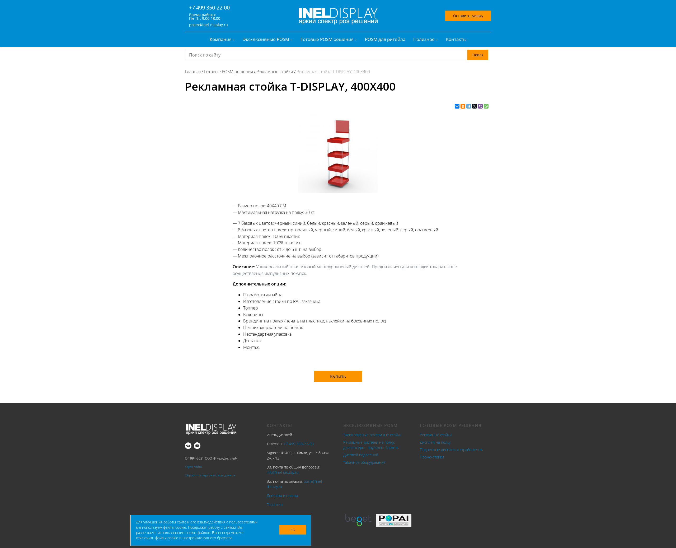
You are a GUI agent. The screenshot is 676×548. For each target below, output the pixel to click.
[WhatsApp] (486, 106)
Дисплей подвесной (360, 454)
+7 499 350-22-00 (209, 7)
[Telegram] (468, 106)
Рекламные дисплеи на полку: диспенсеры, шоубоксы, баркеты (371, 445)
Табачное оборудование (364, 462)
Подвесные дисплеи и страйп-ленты (451, 449)
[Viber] (480, 106)
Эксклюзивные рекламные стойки (372, 434)
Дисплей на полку (435, 442)
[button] (338, 376)
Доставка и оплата (282, 495)
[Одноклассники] (463, 106)
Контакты (456, 39)
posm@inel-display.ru (208, 25)
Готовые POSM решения (327, 39)
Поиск (477, 54)
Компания (221, 39)
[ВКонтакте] (457, 106)
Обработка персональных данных (210, 475)
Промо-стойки (432, 457)
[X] (474, 106)
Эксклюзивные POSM (266, 39)
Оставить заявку (468, 15)
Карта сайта (193, 467)
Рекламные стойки (436, 434)
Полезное (424, 39)
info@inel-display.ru (282, 472)
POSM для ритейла (385, 39)
